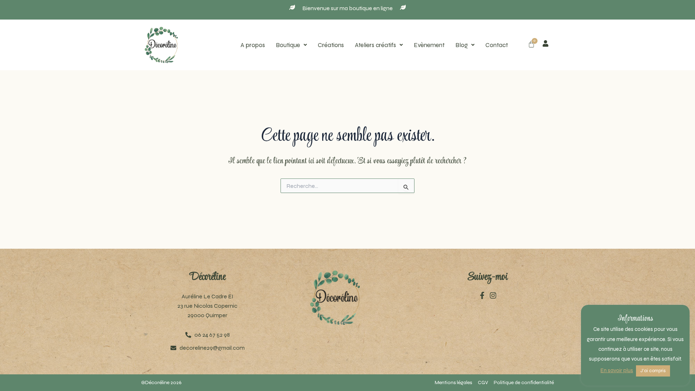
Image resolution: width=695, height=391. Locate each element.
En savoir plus (617, 370)
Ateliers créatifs (375, 45)
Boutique (288, 45)
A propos (252, 45)
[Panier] (531, 44)
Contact (496, 45)
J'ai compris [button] (653, 371)
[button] (291, 45)
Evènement (429, 45)
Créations (331, 45)
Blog (461, 45)
